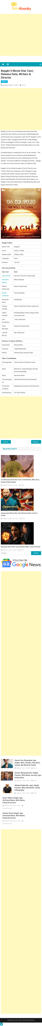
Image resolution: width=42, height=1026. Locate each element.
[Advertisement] (21, 35)
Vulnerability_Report (7, 442)
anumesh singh (7, 808)
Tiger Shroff (6, 276)
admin (23, 85)
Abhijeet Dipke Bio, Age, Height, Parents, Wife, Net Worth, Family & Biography (27, 787)
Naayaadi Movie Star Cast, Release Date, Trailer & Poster (20, 547)
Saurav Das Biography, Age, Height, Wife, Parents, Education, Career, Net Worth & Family (27, 762)
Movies (4, 81)
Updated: (10, 85)
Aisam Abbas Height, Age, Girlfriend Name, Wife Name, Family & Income (13, 800)
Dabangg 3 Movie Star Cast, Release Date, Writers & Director (37, 442)
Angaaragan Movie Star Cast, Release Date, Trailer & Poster (19, 514)
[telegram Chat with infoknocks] (1, 1024)
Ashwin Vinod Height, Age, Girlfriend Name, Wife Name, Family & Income (13, 815)
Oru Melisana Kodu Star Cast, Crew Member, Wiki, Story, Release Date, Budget (20, 481)
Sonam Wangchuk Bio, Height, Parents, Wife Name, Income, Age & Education (28, 775)
